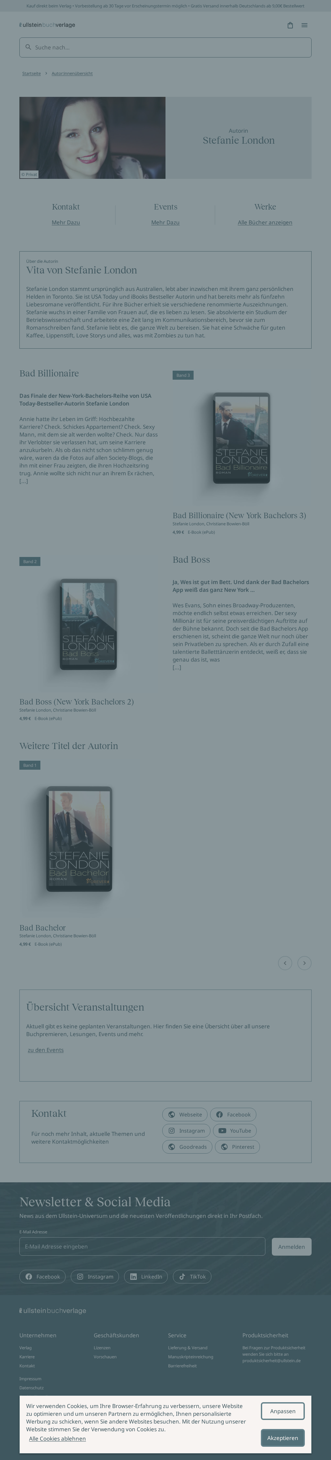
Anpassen (283, 1411)
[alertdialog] (165, 1424)
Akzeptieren (282, 1438)
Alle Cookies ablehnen (57, 1438)
